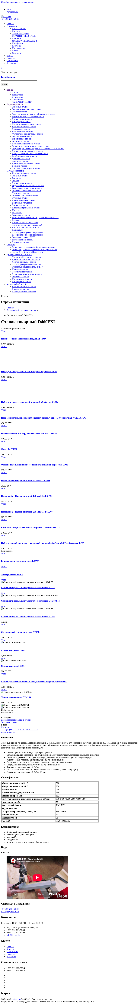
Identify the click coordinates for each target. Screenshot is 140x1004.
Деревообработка (15, 104)
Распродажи (17, 94)
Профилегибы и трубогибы (25, 222)
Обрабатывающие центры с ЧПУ (27, 267)
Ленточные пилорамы (22, 131)
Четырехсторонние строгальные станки (30, 146)
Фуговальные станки (22, 136)
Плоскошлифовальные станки (26, 208)
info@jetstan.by (13, 935)
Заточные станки (20, 161)
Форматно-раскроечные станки (26, 124)
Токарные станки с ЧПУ (23, 237)
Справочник (12, 60)
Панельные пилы (20, 269)
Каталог (10, 949)
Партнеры (16, 38)
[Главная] (6, 16)
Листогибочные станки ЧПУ (25, 227)
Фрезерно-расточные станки (25, 195)
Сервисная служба (20, 33)
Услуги (10, 55)
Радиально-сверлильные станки (27, 188)
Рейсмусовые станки (21, 139)
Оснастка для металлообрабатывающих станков (34, 249)
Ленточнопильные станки (24, 126)
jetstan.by (17, 999)
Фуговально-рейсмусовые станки (27, 134)
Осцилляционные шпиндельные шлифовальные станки (38, 148)
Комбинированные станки (24, 156)
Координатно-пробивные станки (27, 235)
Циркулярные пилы (21, 121)
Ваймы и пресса (19, 166)
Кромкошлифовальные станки (26, 163)
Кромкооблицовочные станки (26, 144)
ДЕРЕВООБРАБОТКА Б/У (19, 254)
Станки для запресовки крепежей (27, 232)
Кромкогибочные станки (23, 200)
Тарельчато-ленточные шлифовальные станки (33, 114)
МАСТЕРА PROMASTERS (24, 41)
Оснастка (11, 244)
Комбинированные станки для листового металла (35, 217)
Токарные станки (20, 107)
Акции (10, 89)
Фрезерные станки (20, 141)
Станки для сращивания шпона (26, 264)
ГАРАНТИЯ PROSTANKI (24, 36)
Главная (10, 23)
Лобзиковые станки (21, 129)
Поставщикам (18, 48)
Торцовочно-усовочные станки (26, 109)
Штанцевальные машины (24, 291)
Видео (15, 51)
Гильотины (17, 212)
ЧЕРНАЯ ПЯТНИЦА (22, 102)
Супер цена (17, 97)
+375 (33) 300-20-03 (10, 19)
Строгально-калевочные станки (27, 274)
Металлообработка (15, 171)
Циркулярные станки (22, 279)
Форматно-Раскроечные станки (26, 257)
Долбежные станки (21, 158)
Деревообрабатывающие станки (22, 310)
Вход (9, 9)
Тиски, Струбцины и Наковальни (27, 252)
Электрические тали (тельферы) (27, 225)
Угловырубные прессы (22, 240)
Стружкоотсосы (19, 112)
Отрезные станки (20, 198)
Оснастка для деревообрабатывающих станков (34, 247)
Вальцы (15, 220)
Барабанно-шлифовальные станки (28, 116)
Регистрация (12, 12)
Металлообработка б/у (17, 284)
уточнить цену (8, 732)
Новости (11, 58)
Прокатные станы (20, 289)
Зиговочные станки (21, 215)
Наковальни (17, 230)
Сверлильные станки (22, 119)
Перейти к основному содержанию (17, 2)
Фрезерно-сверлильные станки (26, 190)
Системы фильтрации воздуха (26, 168)
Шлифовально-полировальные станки (30, 153)
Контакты (16, 53)
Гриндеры (16, 178)
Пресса (15, 210)
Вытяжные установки (22, 203)
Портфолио (17, 43)
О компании (12, 26)
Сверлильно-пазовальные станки (27, 151)
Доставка (16, 46)
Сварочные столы (20, 242)
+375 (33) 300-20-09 (10, 911)
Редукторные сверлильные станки (28, 185)
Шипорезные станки (21, 281)
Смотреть (5, 727)
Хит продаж (17, 99)
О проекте (17, 31)
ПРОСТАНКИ (19, 28)
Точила (15, 180)
